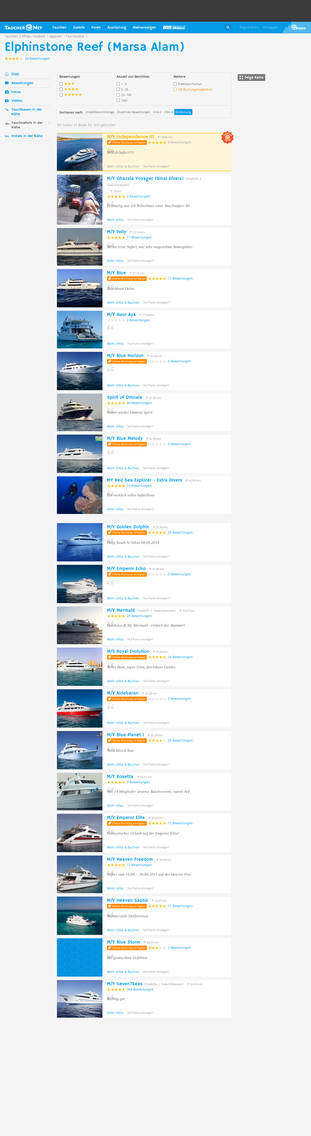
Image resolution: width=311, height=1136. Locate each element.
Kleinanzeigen (144, 27)
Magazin (174, 27)
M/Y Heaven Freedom (130, 859)
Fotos (16, 92)
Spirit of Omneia (124, 397)
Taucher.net (23, 27)
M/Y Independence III (130, 137)
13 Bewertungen (180, 823)
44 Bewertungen (139, 403)
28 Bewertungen (180, 532)
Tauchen (59, 27)
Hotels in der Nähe (27, 136)
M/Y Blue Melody (125, 438)
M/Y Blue (116, 273)
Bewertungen (22, 83)
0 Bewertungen (138, 320)
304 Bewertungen (140, 989)
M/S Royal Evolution (128, 651)
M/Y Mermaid (141, 610)
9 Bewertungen (138, 782)
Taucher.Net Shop (296, 27)
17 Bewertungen (139, 237)
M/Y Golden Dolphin (128, 527)
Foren (96, 27)
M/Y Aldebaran (122, 693)
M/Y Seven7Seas (145, 984)
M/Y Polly (116, 232)
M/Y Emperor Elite (126, 818)
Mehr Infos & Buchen (123, 166)
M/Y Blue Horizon (125, 356)
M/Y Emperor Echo (126, 569)
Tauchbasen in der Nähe (26, 112)
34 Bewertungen (180, 657)
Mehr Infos (115, 220)
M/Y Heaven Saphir (127, 900)
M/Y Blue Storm (123, 942)
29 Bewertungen (139, 616)
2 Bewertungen (179, 947)
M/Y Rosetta (120, 777)
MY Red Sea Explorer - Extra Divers (144, 480)
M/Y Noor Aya (121, 315)
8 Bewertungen (179, 142)
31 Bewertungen (180, 906)
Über (15, 74)
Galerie (79, 27)
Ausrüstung (116, 27)
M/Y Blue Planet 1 (125, 735)
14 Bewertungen (139, 486)
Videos (16, 101)
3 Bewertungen (138, 196)
